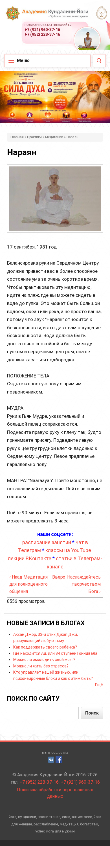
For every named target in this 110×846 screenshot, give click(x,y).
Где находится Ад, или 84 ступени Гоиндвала (55, 653)
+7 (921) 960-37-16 (42, 29)
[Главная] (46, 17)
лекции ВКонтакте (29, 558)
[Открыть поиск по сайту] (99, 60)
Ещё (99, 685)
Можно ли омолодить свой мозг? (44, 659)
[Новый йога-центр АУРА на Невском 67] (101, 12)
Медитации (54, 137)
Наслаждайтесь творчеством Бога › (84, 584)
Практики (34, 137)
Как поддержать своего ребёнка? (45, 647)
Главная (17, 137)
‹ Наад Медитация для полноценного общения (28, 584)
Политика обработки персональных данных (55, 793)
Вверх (54, 577)
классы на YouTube (68, 550)
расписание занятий (46, 542)
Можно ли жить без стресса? (41, 666)
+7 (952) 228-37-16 (42, 34)
